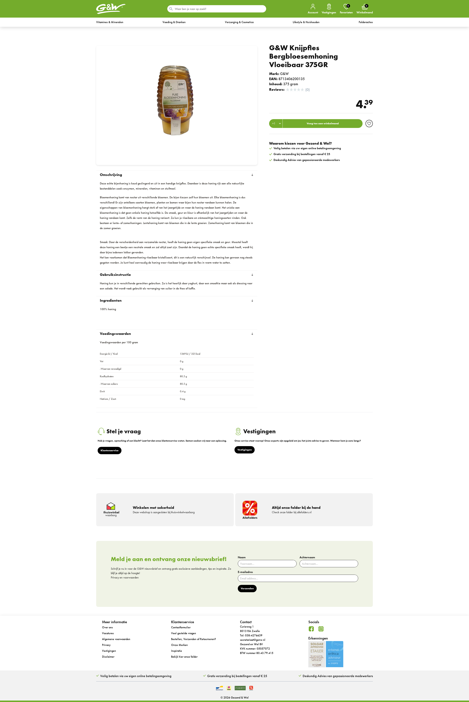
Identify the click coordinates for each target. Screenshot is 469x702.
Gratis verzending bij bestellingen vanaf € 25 (237, 676)
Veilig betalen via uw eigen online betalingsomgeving (135, 676)
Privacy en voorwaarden (125, 577)
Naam (242, 557)
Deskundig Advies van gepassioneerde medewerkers (338, 676)
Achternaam (307, 557)
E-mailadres (245, 572)
